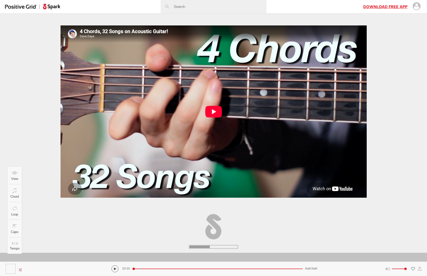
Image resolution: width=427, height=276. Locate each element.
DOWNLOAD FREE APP (385, 6)
